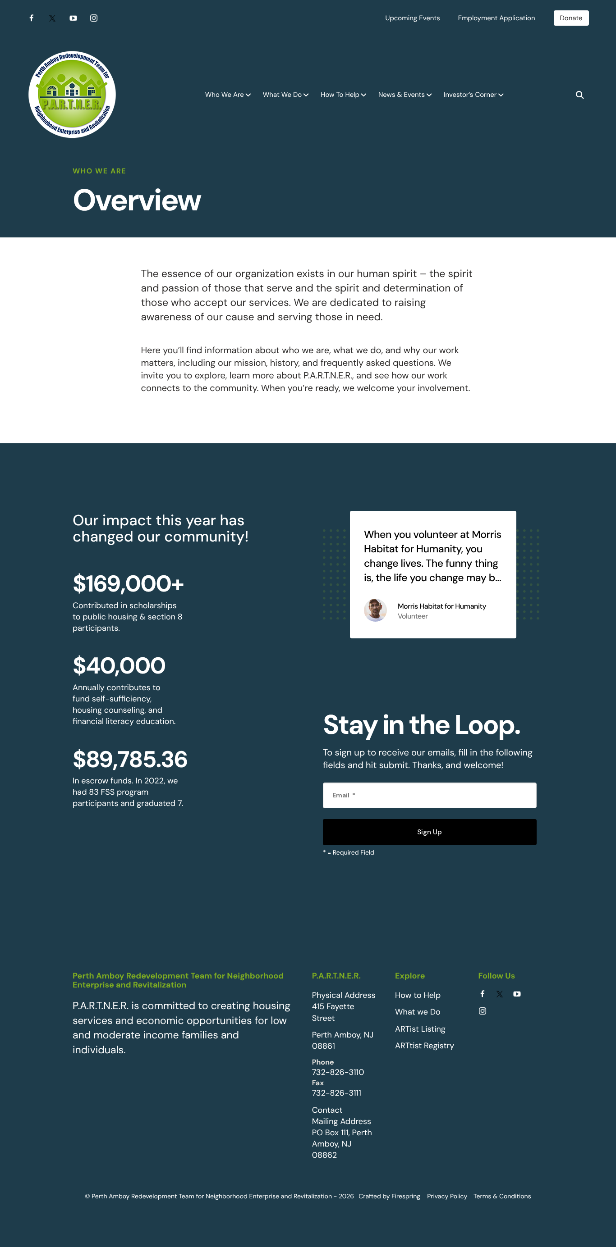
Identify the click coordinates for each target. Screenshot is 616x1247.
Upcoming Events (413, 18)
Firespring (405, 1196)
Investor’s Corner (470, 94)
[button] (580, 95)
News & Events (401, 94)
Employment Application (496, 18)
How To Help (340, 94)
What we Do (418, 1011)
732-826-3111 (336, 1093)
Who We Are (224, 94)
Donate (571, 18)
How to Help (418, 995)
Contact (327, 1110)
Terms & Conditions (502, 1196)
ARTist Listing (420, 1029)
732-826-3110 (338, 1072)
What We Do (282, 94)
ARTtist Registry (424, 1045)
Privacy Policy (447, 1196)
